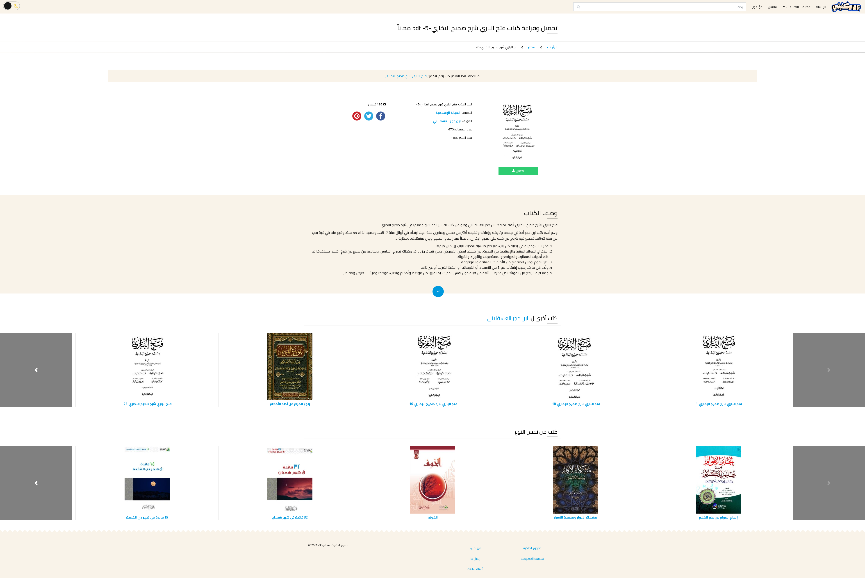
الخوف (433, 517)
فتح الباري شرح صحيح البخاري (406, 76)
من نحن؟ (475, 548)
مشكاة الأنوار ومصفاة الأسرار (575, 517)
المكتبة (531, 47)
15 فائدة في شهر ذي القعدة (147, 517)
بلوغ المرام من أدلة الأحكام (290, 404)
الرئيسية (551, 47)
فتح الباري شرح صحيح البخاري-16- (432, 404)
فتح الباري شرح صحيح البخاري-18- (575, 404)
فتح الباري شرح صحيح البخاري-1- (718, 404)
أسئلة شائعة (475, 569)
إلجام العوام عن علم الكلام (718, 517)
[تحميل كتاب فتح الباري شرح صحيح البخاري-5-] (518, 132)
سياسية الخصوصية (532, 559)
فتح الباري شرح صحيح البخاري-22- (147, 404)
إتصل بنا (475, 559)
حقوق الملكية (532, 548)
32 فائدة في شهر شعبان (290, 517)
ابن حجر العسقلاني (447, 121)
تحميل (519, 171)
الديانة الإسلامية (447, 113)
